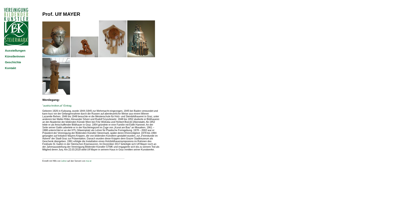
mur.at (88, 161)
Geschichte (13, 62)
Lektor (64, 161)
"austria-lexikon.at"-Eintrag (56, 105)
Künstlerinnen (15, 56)
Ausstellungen (15, 50)
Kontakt (10, 68)
